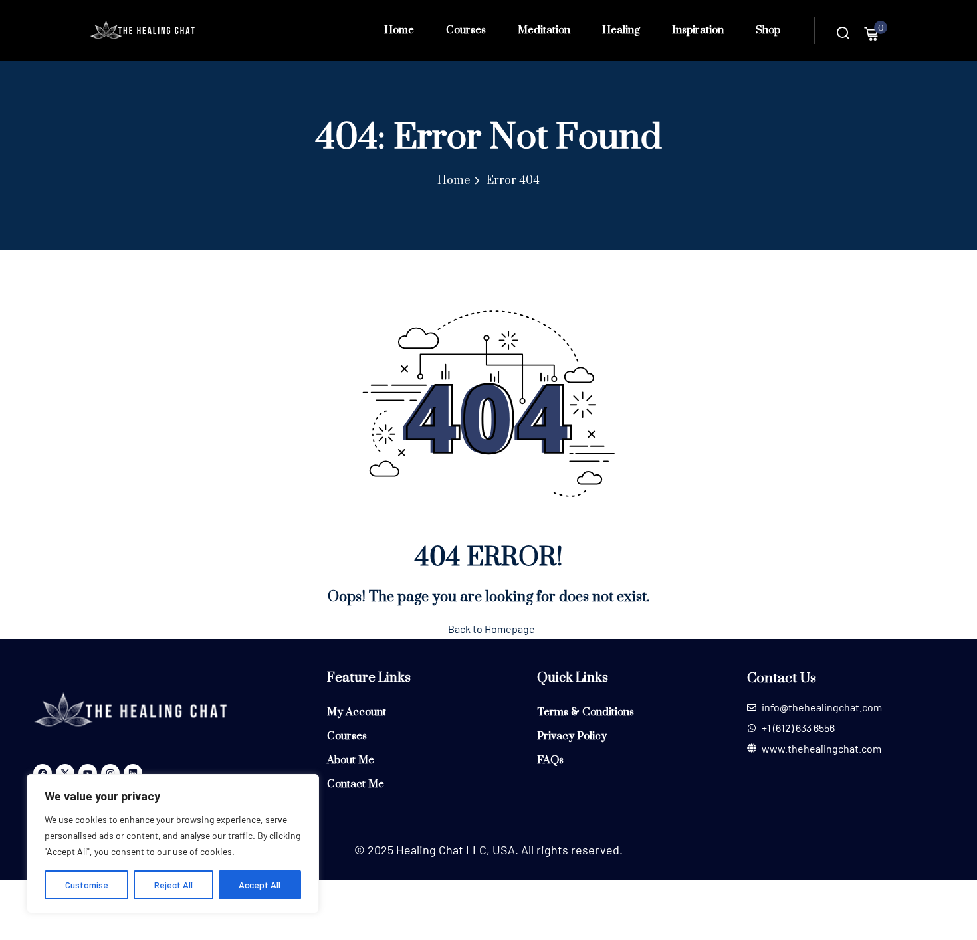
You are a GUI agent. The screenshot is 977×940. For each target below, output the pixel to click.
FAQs (550, 760)
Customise (86, 884)
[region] (173, 843)
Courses (466, 30)
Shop (768, 30)
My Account (356, 712)
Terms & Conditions (585, 712)
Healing (621, 30)
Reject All (173, 884)
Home (399, 30)
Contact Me (355, 784)
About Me (350, 760)
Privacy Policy (572, 736)
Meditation (544, 30)
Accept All (259, 884)
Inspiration (698, 30)
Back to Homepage (491, 628)
